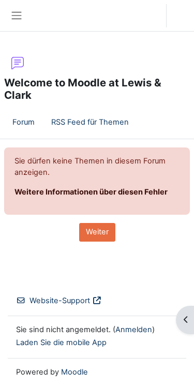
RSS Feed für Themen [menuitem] (90, 122)
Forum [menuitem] (23, 122)
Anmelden (183, 15)
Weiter (97, 231)
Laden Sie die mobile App (61, 342)
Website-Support (59, 300)
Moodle (74, 372)
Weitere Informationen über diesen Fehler (91, 192)
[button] (148, 15)
